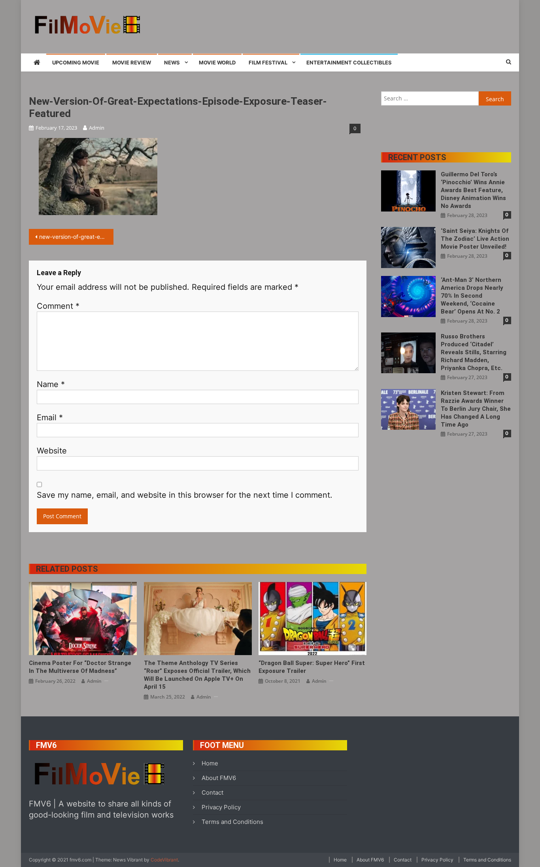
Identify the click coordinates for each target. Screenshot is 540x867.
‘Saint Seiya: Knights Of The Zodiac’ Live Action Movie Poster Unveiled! (475, 238)
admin (96, 127)
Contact (212, 792)
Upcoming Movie (75, 62)
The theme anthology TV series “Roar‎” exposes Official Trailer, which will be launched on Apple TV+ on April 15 (197, 674)
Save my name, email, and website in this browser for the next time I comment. (184, 495)
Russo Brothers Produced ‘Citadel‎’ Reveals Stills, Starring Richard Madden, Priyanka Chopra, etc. (473, 352)
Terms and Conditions (232, 821)
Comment (58, 306)
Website (52, 450)
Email (50, 417)
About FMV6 (219, 778)
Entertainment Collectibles (349, 62)
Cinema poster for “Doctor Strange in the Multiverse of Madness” (80, 666)
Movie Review (131, 62)
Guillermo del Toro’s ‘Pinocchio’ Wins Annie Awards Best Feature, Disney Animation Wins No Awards (473, 190)
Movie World (217, 62)
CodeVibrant (164, 860)
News (172, 62)
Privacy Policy (221, 807)
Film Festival (268, 62)
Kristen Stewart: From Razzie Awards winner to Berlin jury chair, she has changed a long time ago (476, 408)
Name (51, 384)
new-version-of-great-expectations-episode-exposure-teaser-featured (76, 236)
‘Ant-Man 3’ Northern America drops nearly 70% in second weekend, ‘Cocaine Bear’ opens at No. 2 (472, 295)
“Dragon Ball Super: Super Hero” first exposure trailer (312, 666)
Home (210, 763)
